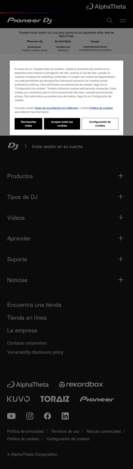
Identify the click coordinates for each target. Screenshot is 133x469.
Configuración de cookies (100, 123)
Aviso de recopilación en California (56, 108)
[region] (66, 98)
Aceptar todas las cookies (62, 123)
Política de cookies (101, 108)
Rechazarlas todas (28, 123)
